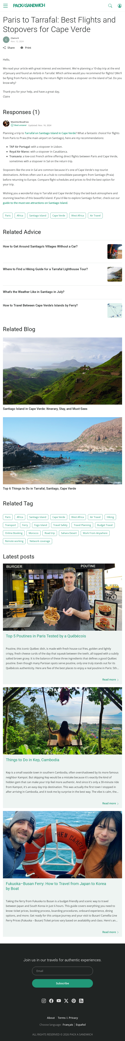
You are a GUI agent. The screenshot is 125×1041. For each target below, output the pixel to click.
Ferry (25, 525)
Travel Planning (82, 525)
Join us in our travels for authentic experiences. (62, 960)
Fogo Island (40, 525)
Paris (8, 215)
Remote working (14, 541)
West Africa (77, 215)
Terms (62, 1018)
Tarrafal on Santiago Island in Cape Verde (50, 133)
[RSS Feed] (81, 1000)
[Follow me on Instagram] (43, 1000)
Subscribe (62, 983)
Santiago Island (37, 215)
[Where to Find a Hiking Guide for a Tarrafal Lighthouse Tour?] (114, 274)
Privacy (73, 1018)
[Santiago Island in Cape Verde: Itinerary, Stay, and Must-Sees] (62, 403)
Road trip (50, 533)
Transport (10, 525)
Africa (20, 215)
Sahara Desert (69, 533)
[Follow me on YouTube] (58, 1000)
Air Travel (95, 215)
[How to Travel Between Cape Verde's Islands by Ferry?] (114, 310)
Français (68, 1024)
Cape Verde (58, 215)
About (51, 1018)
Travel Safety (60, 525)
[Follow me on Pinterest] (73, 1000)
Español (81, 1024)
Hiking (110, 517)
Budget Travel (105, 525)
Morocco (33, 533)
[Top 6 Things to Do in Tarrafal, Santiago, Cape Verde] (62, 483)
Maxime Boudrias (20, 121)
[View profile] (6, 123)
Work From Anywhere (95, 533)
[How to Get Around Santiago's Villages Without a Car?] (114, 251)
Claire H (15, 38)
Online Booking (13, 533)
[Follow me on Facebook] (51, 1000)
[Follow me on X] (66, 1000)
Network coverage (40, 541)
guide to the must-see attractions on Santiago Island (35, 203)
